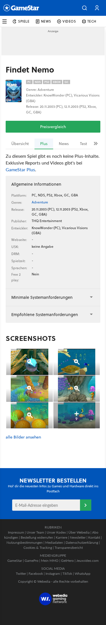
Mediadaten (54, 542)
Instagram (53, 573)
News (64, 143)
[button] (84, 7)
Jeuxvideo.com (87, 560)
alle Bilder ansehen (23, 437)
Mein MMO (50, 560)
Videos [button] (69, 21)
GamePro (31, 560)
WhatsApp (82, 573)
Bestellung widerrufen (37, 537)
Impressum (16, 532)
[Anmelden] (85, 505)
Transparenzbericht (69, 547)
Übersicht (20, 143)
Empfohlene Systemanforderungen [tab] (44, 314)
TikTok (67, 573)
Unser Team (35, 532)
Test (83, 143)
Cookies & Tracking (37, 547)
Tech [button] (91, 21)
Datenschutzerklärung (82, 542)
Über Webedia (79, 532)
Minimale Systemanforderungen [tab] (42, 297)
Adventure (40, 202)
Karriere (61, 537)
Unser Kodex (56, 532)
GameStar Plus (20, 169)
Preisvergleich (53, 127)
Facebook (36, 573)
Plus (43, 143)
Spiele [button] (24, 21)
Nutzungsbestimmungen (25, 542)
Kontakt (94, 537)
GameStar (14, 560)
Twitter (21, 573)
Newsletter (78, 537)
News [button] (46, 21)
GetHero (67, 560)
